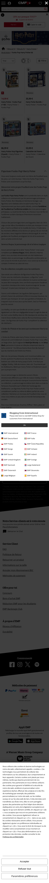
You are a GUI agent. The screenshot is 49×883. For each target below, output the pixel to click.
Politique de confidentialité (13, 837)
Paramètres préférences (24, 876)
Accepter (24, 861)
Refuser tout (24, 869)
